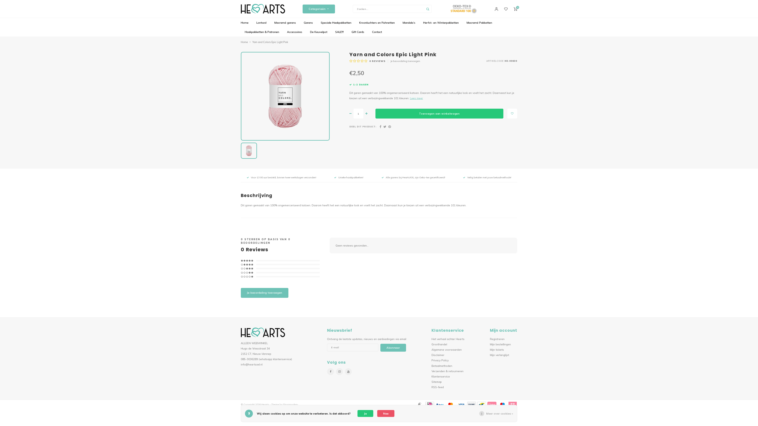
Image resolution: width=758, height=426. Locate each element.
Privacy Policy (440, 360)
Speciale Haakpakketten (336, 22)
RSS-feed (438, 387)
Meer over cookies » (499, 413)
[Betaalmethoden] (419, 404)
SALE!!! (339, 32)
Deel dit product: (362, 126)
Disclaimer (438, 355)
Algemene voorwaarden (447, 349)
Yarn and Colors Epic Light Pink (270, 42)
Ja (365, 413)
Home (245, 22)
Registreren (497, 339)
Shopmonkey (290, 404)
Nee (385, 413)
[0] (515, 9)
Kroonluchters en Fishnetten (377, 22)
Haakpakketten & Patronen (262, 32)
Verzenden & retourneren (447, 371)
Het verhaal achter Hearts (448, 339)
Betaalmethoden (442, 365)
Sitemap (437, 381)
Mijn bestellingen (500, 344)
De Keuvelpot (318, 32)
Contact (377, 32)
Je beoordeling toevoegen (405, 61)
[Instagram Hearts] (339, 371)
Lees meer (416, 98)
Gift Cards (358, 32)
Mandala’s (409, 22)
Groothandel (439, 344)
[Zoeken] (428, 9)
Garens (308, 22)
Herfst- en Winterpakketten (441, 22)
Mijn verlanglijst (499, 355)
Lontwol (261, 22)
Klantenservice (441, 376)
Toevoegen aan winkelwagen (439, 113)
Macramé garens (285, 22)
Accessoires (294, 32)
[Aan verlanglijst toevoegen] (512, 114)
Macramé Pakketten (479, 22)
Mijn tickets (497, 349)
